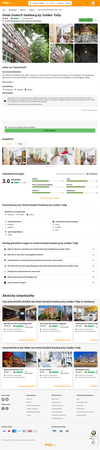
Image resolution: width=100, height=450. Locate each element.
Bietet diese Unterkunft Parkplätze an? (22, 277)
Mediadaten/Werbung (33, 412)
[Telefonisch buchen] (87, 3)
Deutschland (13, 10)
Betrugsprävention (57, 418)
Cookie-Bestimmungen (33, 405)
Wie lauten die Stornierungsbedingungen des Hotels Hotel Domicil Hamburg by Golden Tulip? (43, 266)
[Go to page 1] (46, 166)
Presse (29, 415)
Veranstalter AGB (82, 402)
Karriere (29, 402)
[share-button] (96, 20)
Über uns (29, 399)
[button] (25, 43)
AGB (78, 399)
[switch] (94, 442)
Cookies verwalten (32, 408)
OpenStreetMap (93, 110)
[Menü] (97, 430)
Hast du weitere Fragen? (17, 283)
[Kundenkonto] (94, 3)
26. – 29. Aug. (51, 3)
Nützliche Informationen (59, 415)
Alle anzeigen (7, 93)
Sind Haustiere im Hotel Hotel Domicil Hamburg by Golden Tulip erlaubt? (35, 260)
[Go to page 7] (53, 166)
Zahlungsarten (56, 402)
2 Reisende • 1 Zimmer (64, 3)
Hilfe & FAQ (55, 399)
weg (4, 10)
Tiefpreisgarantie (57, 408)
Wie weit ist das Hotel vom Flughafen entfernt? (25, 255)
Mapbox (85, 110)
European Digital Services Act (86, 412)
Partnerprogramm (57, 412)
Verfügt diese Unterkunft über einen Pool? (24, 271)
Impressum (80, 405)
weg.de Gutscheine (57, 405)
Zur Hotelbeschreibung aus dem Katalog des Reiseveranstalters (25, 104)
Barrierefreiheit (81, 415)
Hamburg (35, 3)
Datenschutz (81, 408)
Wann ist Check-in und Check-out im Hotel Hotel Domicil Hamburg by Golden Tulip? (39, 249)
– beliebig (41, 3)
